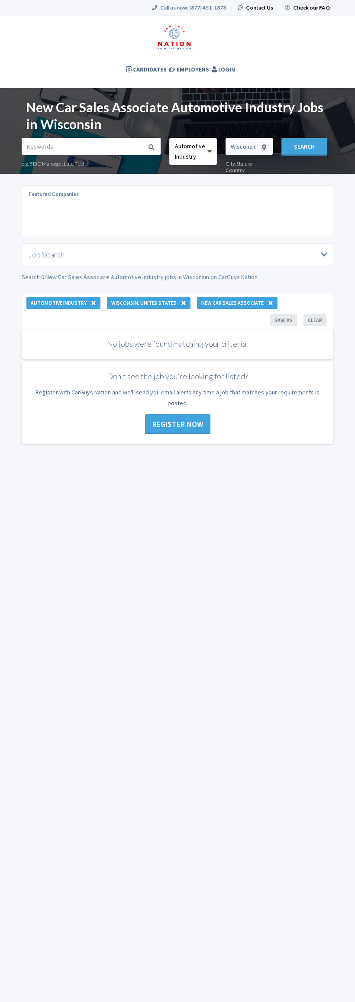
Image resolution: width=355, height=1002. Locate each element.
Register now (177, 424)
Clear (315, 320)
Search (304, 146)
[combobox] (193, 151)
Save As (283, 320)
